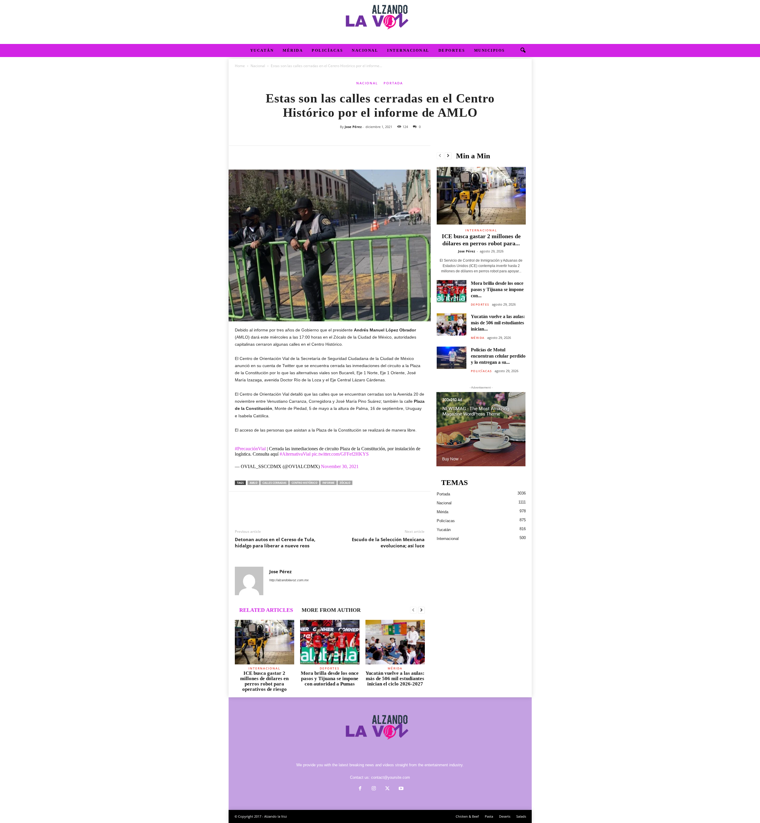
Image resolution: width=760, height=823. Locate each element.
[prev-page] (413, 610)
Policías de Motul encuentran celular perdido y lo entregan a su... (498, 356)
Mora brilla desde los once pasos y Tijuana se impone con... (497, 289)
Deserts (504, 816)
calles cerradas (274, 483)
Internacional (408, 50)
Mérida (293, 50)
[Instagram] (374, 789)
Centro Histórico (304, 483)
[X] (254, 155)
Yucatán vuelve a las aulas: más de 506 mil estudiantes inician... (498, 322)
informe (328, 483)
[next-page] (421, 610)
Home (240, 65)
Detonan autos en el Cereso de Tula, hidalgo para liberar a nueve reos (275, 542)
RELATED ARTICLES (266, 610)
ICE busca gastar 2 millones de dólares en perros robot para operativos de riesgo (264, 681)
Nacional (365, 50)
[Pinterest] (268, 155)
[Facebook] (241, 155)
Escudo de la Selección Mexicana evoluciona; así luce (388, 542)
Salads (521, 816)
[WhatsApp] (282, 155)
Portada (393, 83)
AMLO (253, 483)
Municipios (489, 50)
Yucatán (262, 50)
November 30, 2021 (340, 466)
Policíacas (327, 50)
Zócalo (345, 483)
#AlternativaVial (295, 453)
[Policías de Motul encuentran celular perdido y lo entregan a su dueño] (451, 358)
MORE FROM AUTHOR (331, 610)
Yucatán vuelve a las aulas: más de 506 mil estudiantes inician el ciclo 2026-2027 (395, 678)
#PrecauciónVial (250, 448)
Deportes (451, 50)
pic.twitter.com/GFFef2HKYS (340, 453)
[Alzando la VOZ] (380, 22)
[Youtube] (400, 789)
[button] (522, 50)
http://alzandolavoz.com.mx (289, 580)
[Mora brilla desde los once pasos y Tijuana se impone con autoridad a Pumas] (330, 642)
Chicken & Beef (467, 816)
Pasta (489, 816)
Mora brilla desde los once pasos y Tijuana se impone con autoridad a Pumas (330, 678)
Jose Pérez (353, 126)
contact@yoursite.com (390, 777)
